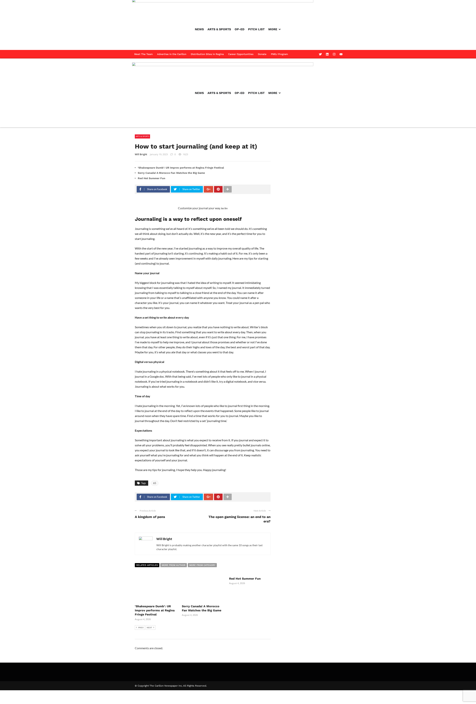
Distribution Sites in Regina (207, 54)
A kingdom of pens (150, 517)
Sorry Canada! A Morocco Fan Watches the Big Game (171, 172)
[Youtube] (341, 54)
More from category (202, 565)
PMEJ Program (279, 54)
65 (154, 483)
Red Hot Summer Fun (151, 178)
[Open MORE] (279, 29)
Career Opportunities (240, 54)
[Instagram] (334, 54)
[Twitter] (320, 54)
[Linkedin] (327, 54)
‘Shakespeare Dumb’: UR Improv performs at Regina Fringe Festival (181, 167)
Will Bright (141, 154)
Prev (141, 627)
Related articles (147, 565)
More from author (173, 565)
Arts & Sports (142, 136)
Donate (262, 54)
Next (149, 627)
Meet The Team (143, 54)
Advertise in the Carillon (171, 54)
